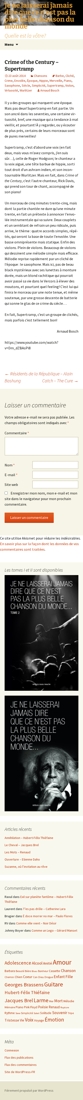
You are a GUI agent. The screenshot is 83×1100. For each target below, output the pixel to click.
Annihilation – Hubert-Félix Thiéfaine (29, 838)
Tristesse (12, 1020)
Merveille (56, 81)
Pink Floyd (30, 1007)
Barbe (60, 76)
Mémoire (10, 1007)
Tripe (71, 1013)
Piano (67, 81)
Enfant (59, 976)
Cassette (54, 971)
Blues (34, 971)
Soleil (36, 1013)
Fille (69, 976)
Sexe (17, 1013)
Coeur (27, 976)
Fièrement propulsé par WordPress (29, 1090)
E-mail (11, 474)
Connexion (12, 1050)
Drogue (48, 977)
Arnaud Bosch (49, 90)
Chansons (40, 76)
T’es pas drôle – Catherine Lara (44, 909)
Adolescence (18, 963)
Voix (29, 1020)
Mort (58, 1000)
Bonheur (43, 971)
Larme (41, 1000)
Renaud (54, 1007)
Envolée (19, 81)
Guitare (53, 984)
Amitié (47, 963)
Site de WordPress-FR (20, 1072)
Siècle (26, 85)
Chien (18, 977)
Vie (22, 1020)
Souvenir (59, 1012)
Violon (69, 85)
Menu (9, 44)
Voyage (39, 1020)
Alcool (37, 963)
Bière (28, 971)
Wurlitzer (26, 90)
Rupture (64, 1007)
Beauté (20, 971)
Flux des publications (19, 1057)
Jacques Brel (19, 1000)
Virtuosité (11, 90)
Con (35, 977)
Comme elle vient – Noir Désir (36, 923)
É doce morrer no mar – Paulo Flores (48, 916)
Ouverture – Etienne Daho (22, 859)
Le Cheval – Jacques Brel (22, 845)
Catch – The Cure (60, 380)
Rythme (10, 1013)
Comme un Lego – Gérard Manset (54, 930)
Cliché (69, 76)
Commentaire (17, 433)
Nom (10, 465)
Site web (11, 484)
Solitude (45, 1013)
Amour (62, 962)
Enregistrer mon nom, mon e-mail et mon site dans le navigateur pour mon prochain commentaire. (41, 499)
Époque (32, 81)
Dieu (41, 977)
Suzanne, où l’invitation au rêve (26, 866)
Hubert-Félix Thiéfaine (27, 992)
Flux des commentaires (21, 1065)
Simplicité (38, 85)
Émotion (54, 1019)
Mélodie (68, 1001)
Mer (51, 1001)
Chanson (68, 970)
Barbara (10, 971)
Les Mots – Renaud (17, 852)
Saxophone (12, 85)
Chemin (9, 977)
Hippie (43, 81)
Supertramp (55, 85)
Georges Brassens (24, 984)
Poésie (43, 1007)
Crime (9, 81)
